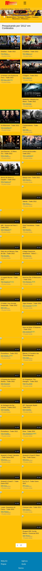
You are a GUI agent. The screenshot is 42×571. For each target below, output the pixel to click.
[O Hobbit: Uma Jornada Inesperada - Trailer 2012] (10, 294)
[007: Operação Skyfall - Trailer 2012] (32, 396)
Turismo (21, 17)
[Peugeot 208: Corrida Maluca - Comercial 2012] (32, 522)
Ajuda (24, 564)
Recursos (16, 19)
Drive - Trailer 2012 (29, 431)
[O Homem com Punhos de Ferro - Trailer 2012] (10, 66)
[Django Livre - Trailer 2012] (32, 168)
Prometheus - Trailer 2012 (9, 353)
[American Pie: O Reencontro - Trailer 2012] (32, 268)
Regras (3, 564)
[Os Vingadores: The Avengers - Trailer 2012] (32, 370)
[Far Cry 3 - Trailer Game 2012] (32, 472)
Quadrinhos (11, 17)
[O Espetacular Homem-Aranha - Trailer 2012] (10, 370)
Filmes (28, 17)
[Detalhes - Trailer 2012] (10, 42)
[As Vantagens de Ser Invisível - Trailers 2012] (10, 396)
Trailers (35, 17)
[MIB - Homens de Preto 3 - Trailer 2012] (10, 216)
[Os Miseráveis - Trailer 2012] (10, 116)
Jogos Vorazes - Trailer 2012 (32, 303)
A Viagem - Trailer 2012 (30, 75)
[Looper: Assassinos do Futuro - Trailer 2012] (10, 498)
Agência (25, 561)
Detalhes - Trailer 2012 (8, 51)
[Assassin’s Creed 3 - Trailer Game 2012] (10, 472)
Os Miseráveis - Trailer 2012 (10, 125)
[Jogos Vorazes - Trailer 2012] (32, 294)
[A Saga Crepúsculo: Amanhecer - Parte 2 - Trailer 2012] (32, 242)
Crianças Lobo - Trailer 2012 (32, 507)
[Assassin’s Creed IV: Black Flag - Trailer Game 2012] (32, 446)
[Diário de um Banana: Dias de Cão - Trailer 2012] (10, 242)
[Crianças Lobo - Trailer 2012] (32, 498)
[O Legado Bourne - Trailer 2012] (10, 268)
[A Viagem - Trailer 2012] (32, 66)
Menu (25, 3)
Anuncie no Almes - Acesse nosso (16, 9)
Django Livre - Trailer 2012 (31, 177)
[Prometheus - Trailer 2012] (10, 344)
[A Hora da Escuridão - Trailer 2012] (32, 142)
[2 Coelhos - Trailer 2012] (32, 42)
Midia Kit (4, 561)
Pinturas (24, 19)
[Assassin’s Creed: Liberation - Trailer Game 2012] (10, 446)
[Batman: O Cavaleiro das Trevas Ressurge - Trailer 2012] (32, 344)
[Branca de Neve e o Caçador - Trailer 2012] (10, 168)
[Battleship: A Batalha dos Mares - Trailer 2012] (32, 90)
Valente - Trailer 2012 (29, 201)
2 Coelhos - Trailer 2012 (30, 51)
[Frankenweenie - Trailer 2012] (32, 116)
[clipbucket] (11, 3)
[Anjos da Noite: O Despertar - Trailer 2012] (32, 318)
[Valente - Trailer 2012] (32, 192)
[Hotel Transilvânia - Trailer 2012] (32, 216)
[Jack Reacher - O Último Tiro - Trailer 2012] (10, 142)
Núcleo (21, 568)
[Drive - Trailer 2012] (32, 422)
